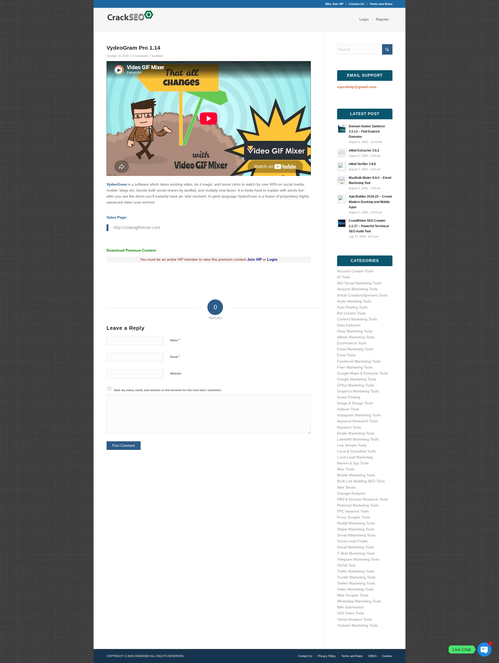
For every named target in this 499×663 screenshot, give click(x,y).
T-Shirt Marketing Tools (356, 553)
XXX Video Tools (350, 613)
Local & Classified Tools (356, 451)
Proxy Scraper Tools (353, 517)
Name (175, 340)
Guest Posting (348, 397)
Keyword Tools (349, 427)
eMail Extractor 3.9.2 (364, 150)
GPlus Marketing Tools (355, 385)
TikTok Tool (346, 565)
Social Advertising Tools (356, 535)
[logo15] (131, 19)
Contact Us (356, 3)
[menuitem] (334, 4)
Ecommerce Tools (351, 343)
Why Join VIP (334, 3)
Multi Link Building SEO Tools (361, 481)
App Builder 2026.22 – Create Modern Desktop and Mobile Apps (370, 202)
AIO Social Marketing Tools (359, 283)
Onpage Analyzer (351, 493)
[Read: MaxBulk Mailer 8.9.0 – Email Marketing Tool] (341, 180)
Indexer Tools (348, 409)
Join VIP (254, 259)
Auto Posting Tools (352, 307)
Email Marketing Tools (355, 349)
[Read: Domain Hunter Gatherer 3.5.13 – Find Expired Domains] (341, 129)
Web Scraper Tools (352, 595)
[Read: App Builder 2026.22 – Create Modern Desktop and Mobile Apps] (341, 199)
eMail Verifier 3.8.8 (362, 164)
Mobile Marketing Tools (356, 475)
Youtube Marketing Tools (357, 625)
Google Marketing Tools (356, 379)
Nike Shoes (346, 487)
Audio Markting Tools (354, 301)
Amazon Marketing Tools (357, 289)
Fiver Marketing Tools (354, 367)
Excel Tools (346, 355)
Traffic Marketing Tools (355, 571)
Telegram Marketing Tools (358, 559)
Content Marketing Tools (357, 319)
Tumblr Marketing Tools (356, 577)
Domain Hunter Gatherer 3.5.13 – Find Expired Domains (367, 131)
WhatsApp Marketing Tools (359, 601)
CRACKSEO (142, 656)
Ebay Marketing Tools (354, 331)
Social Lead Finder (352, 541)
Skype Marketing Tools (355, 529)
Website (175, 373)
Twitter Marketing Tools (356, 583)
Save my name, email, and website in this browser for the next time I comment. (167, 390)
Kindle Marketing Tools (355, 433)
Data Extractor (349, 325)
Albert (159, 55)
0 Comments (140, 55)
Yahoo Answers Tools (354, 619)
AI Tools (343, 277)
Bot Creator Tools (351, 313)
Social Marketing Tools (355, 547)
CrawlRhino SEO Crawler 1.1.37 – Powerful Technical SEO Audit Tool (369, 226)
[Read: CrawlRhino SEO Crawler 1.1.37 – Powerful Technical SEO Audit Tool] (341, 223)
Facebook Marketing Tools (358, 361)
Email (175, 357)
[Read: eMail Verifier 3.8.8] (341, 166)
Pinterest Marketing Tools (358, 505)
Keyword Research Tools (357, 421)
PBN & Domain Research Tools (362, 499)
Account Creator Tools (355, 271)
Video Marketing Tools (355, 589)
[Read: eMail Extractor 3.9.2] (341, 153)
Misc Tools (345, 469)
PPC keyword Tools (353, 511)
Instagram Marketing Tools (359, 415)
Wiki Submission (350, 607)
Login (272, 259)
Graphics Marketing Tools (358, 391)
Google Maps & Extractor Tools (362, 373)
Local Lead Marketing (355, 457)
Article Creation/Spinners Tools (362, 295)
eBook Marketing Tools (356, 337)
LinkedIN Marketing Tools (358, 439)
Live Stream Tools (351, 445)
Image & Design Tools (355, 403)
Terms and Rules (381, 3)
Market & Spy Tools (353, 463)
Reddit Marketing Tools (356, 523)
